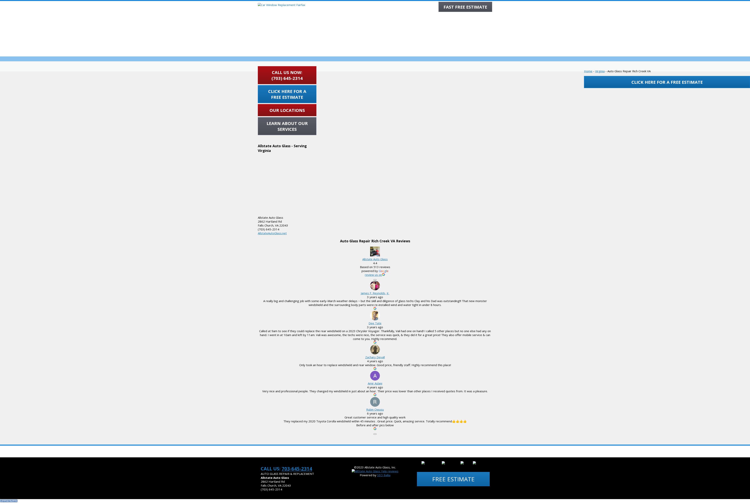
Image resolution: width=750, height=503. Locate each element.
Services (392, 18)
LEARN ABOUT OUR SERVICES (287, 126)
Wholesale (449, 18)
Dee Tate (375, 323)
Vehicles (368, 451)
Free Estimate (453, 479)
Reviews (467, 18)
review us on (373, 275)
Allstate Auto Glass (375, 259)
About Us (375, 18)
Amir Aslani (375, 383)
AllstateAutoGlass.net (272, 233)
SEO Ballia (383, 475)
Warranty (410, 18)
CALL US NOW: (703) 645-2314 (287, 75)
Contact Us (448, 451)
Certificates (291, 451)
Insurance (429, 18)
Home (359, 18)
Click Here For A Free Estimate (287, 94)
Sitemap (426, 451)
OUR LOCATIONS (287, 110)
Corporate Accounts (397, 451)
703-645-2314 (297, 468)
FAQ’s (311, 451)
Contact (483, 18)
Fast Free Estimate (465, 7)
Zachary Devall (375, 357)
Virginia (600, 71)
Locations (347, 451)
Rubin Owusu (375, 409)
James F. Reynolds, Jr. (375, 293)
